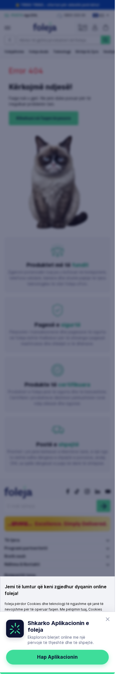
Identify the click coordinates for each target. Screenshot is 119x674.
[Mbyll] (107, 619)
